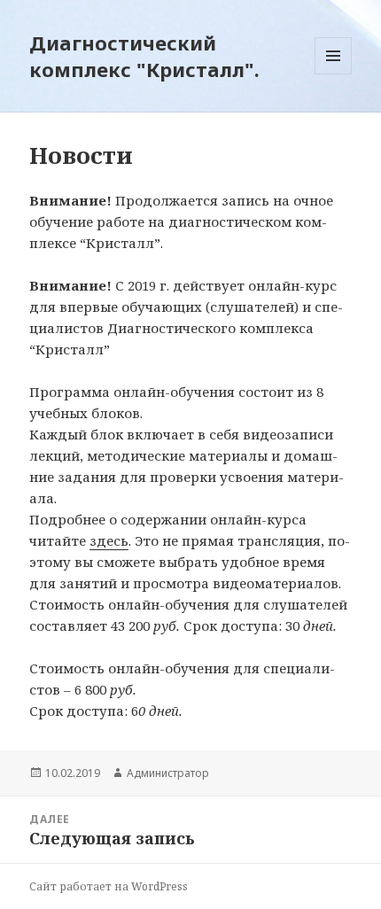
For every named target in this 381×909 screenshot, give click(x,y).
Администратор (168, 773)
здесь (108, 540)
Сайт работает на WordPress (108, 886)
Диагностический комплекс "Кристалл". (144, 55)
